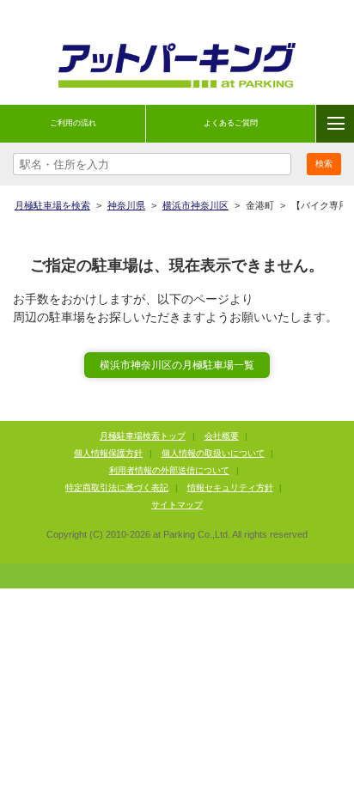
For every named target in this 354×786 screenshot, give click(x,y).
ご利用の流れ (73, 123)
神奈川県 (126, 205)
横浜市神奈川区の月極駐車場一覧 (177, 365)
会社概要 (221, 436)
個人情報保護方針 (108, 453)
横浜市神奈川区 (195, 205)
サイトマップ (177, 504)
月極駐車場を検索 (52, 205)
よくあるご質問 (231, 123)
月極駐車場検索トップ (143, 436)
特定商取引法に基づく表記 (116, 487)
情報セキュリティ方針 (230, 487)
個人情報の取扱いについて (213, 453)
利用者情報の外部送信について (169, 470)
